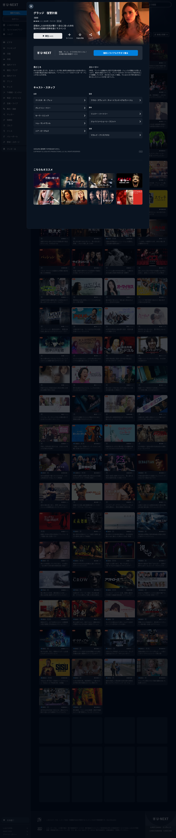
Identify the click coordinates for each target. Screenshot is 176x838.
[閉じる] (31, 6)
